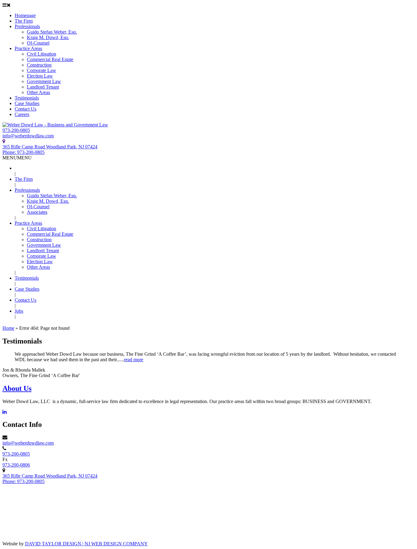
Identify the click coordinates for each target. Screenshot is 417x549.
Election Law (40, 75)
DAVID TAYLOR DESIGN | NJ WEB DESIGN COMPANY (86, 543)
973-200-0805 (16, 130)
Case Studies (27, 103)
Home (8, 328)
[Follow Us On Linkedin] (4, 411)
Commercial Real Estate (50, 59)
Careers (22, 114)
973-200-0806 (16, 464)
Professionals (27, 26)
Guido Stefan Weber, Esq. (52, 32)
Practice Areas (28, 48)
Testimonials (27, 97)
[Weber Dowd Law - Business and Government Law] (55, 124)
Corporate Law (41, 70)
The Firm (24, 21)
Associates (37, 212)
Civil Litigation (41, 53)
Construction (39, 64)
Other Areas (38, 92)
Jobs (19, 311)
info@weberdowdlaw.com (28, 135)
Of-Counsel (38, 42)
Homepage (25, 15)
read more (133, 359)
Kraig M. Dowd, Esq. (48, 37)
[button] (17, 157)
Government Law (44, 81)
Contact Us (25, 108)
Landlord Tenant (43, 86)
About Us (16, 388)
